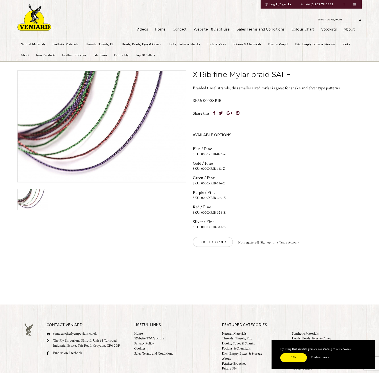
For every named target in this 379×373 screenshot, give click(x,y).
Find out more (320, 357)
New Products (45, 55)
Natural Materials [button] (33, 44)
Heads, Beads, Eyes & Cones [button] (141, 44)
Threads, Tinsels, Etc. (237, 338)
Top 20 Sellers (145, 55)
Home (160, 29)
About (349, 29)
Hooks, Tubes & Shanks (238, 343)
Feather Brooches (74, 55)
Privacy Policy (144, 343)
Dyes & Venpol (278, 44)
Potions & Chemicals (236, 348)
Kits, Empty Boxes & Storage (242, 353)
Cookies (139, 348)
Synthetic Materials (305, 333)
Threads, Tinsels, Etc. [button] (100, 44)
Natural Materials (234, 333)
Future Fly (121, 55)
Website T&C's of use (212, 29)
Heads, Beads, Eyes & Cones (311, 338)
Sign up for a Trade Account (279, 242)
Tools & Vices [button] (216, 44)
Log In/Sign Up (280, 4)
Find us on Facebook (67, 353)
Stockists (329, 29)
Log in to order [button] (213, 242)
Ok (293, 357)
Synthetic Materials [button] (65, 44)
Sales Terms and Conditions (260, 29)
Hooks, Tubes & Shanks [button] (183, 44)
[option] (101, 126)
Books (345, 44)
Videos (142, 29)
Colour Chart (302, 29)
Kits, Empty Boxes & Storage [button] (315, 44)
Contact (180, 29)
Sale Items (100, 55)
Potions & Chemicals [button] (246, 44)
